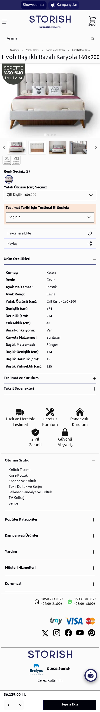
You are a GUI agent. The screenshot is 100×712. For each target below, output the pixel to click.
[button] (16, 147)
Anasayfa (14, 50)
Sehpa (13, 504)
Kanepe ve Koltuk (22, 481)
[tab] (45, 135)
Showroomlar (34, 5)
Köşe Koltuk (18, 476)
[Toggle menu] (6, 21)
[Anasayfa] (50, 21)
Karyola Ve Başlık (55, 50)
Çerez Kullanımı (50, 681)
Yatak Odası (32, 50)
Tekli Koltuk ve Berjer (25, 487)
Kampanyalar (67, 5)
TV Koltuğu (18, 498)
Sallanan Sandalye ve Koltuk (30, 492)
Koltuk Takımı (19, 470)
